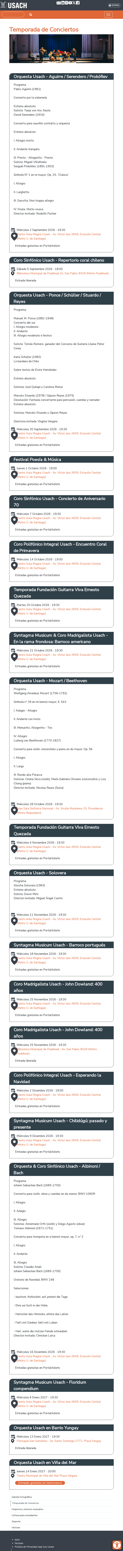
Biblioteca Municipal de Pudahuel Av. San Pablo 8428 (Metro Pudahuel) (63, 273)
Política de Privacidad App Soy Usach (34, 1546)
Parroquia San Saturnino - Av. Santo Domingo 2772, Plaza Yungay (59, 1441)
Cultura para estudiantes (25, 1515)
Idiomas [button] (115, 5)
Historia (16, 1527)
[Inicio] (13, 5)
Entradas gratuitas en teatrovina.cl (40, 1483)
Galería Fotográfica (22, 1497)
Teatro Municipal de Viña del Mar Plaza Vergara (47, 1476)
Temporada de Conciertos (25, 1503)
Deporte (16, 1521)
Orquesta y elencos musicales (27, 1509)
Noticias (19, 1543)
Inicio (17, 1539)
